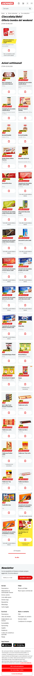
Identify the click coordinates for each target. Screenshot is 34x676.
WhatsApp (4, 604)
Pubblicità (4, 630)
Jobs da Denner (6, 616)
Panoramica (4, 588)
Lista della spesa (6, 597)
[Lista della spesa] (19, 3)
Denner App (5, 599)
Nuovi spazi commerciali (25, 591)
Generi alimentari (12, 13)
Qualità (3, 628)
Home (3, 13)
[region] (17, 662)
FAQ (19, 614)
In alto (17, 557)
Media (3, 637)
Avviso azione (5, 595)
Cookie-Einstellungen (17, 673)
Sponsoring (4, 625)
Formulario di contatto (24, 616)
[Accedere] (27, 3)
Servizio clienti (22, 619)
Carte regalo (5, 607)
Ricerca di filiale (22, 588)
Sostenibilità (5, 623)
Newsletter (4, 602)
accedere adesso (25, 577)
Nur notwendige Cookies (17, 670)
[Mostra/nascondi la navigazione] (32, 3)
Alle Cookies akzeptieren (17, 666)
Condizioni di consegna (25, 621)
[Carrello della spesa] (23, 3)
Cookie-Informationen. (26, 662)
